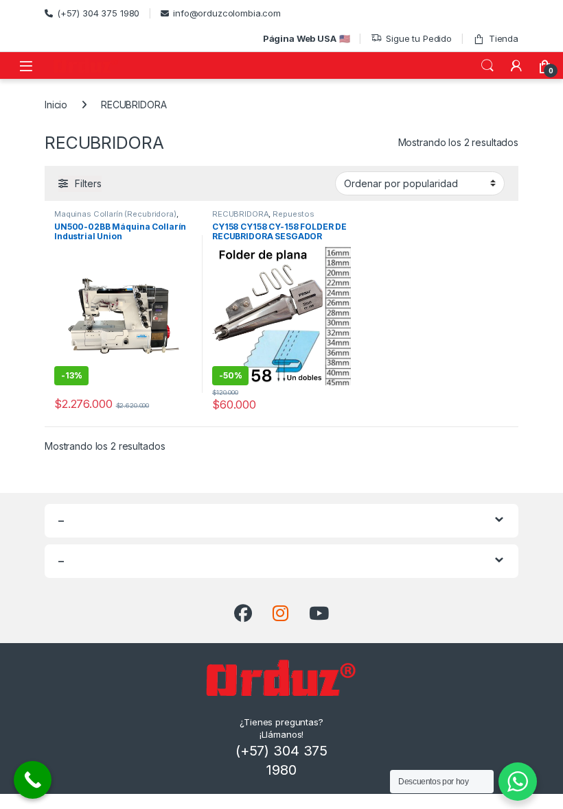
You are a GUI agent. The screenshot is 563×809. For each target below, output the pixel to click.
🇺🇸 (306, 38)
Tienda (503, 38)
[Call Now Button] (32, 780)
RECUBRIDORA (240, 214)
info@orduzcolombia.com (227, 13)
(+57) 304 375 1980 (98, 13)
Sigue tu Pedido (419, 38)
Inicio (56, 104)
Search (487, 65)
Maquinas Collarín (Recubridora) (115, 214)
